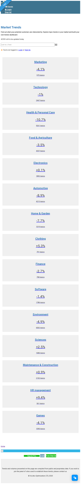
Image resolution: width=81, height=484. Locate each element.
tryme (3, 446)
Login (20, 50)
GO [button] (56, 45)
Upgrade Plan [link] (31, 456)
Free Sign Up (51, 456)
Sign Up (8, 12)
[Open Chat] (75, 478)
